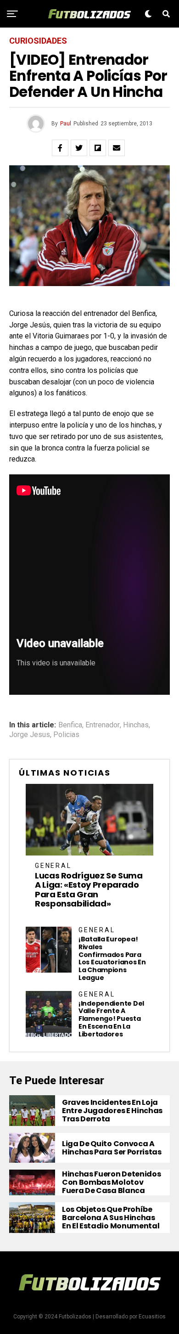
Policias (66, 734)
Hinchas (136, 725)
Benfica (70, 725)
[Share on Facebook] (60, 148)
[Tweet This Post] (79, 148)
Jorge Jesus (29, 734)
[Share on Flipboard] (98, 148)
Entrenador (102, 725)
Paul (65, 123)
